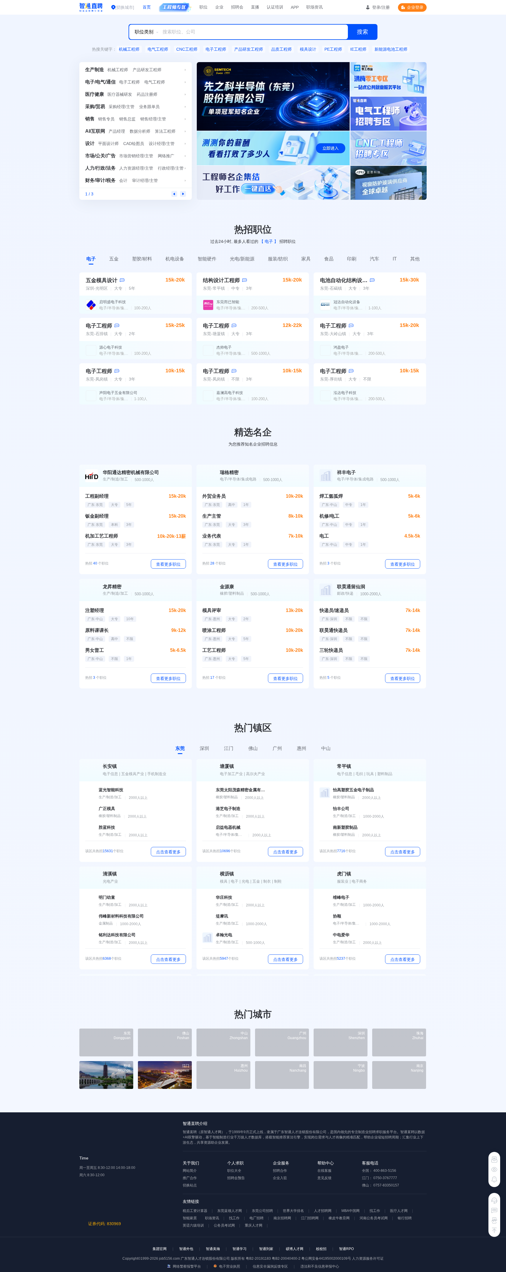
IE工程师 (358, 49)
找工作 (375, 1211)
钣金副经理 (97, 516)
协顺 (337, 916)
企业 (219, 7)
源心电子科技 (110, 347)
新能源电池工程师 (391, 49)
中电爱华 (341, 934)
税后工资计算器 (195, 1211)
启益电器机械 (228, 827)
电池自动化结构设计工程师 (351, 280)
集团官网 (160, 1249)
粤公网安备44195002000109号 (326, 1258)
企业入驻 (280, 1178)
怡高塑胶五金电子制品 (353, 789)
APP (295, 7)
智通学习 (240, 1249)
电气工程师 (158, 49)
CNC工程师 (186, 49)
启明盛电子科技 (112, 302)
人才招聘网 (322, 1211)
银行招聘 (405, 1218)
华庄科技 (224, 897)
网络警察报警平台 (186, 1266)
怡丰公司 (341, 808)
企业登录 (415, 7)
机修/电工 (329, 516)
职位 (203, 7)
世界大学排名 (293, 1211)
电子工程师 (216, 49)
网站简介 (190, 1171)
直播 (255, 7)
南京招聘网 (282, 1218)
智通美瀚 (213, 1249)
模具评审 (211, 610)
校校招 (321, 1249)
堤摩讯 (222, 916)
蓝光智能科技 (111, 789)
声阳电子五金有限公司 (118, 393)
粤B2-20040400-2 (286, 1258)
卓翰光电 (224, 934)
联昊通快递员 (333, 630)
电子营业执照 (229, 1266)
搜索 (362, 32)
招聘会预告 (236, 1178)
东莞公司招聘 (262, 1211)
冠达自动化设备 (347, 302)
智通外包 (186, 1249)
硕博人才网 (294, 1249)
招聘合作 (280, 1171)
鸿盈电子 (341, 347)
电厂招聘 (256, 1218)
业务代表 (211, 535)
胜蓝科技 (107, 827)
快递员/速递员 (334, 610)
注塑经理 (94, 610)
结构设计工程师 (221, 280)
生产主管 (211, 516)
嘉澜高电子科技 (229, 393)
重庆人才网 (253, 1225)
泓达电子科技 (345, 393)
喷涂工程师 (214, 630)
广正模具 (107, 808)
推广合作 (190, 1178)
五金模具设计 (101, 280)
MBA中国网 (350, 1211)
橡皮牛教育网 (339, 1218)
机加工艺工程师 (101, 535)
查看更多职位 (168, 564)
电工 (324, 535)
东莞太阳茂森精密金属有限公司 (241, 789)
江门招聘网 (310, 1218)
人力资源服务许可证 (368, 1258)
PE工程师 (333, 49)
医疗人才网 (399, 1211)
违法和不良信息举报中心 (319, 1266)
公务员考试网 (224, 1225)
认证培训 (275, 7)
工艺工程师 (214, 650)
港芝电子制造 (228, 808)
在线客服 (324, 1171)
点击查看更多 (168, 852)
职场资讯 (314, 7)
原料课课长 (97, 630)
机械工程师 (129, 49)
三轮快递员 (331, 650)
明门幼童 (107, 897)
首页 (147, 7)
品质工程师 (281, 49)
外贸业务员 (214, 496)
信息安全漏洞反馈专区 (270, 1266)
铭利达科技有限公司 (117, 934)
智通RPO (346, 1249)
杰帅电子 (224, 347)
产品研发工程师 (248, 49)
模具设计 (308, 49)
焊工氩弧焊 (331, 496)
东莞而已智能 (227, 302)
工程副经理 (97, 496)
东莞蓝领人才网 (229, 1211)
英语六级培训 (193, 1225)
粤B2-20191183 (259, 1258)
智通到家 (266, 1249)
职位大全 (234, 1171)
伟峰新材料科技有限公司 (121, 916)
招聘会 (237, 7)
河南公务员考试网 (374, 1218)
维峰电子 (341, 897)
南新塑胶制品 (345, 827)
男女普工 (94, 650)
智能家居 (190, 1218)
